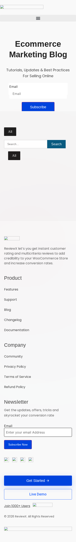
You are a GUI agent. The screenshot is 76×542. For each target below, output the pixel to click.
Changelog (12, 320)
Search (56, 144)
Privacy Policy (15, 366)
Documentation (16, 330)
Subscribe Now (18, 444)
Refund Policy (14, 387)
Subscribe (38, 107)
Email (13, 86)
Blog (7, 309)
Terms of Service (17, 376)
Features (11, 289)
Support (10, 299)
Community (13, 356)
